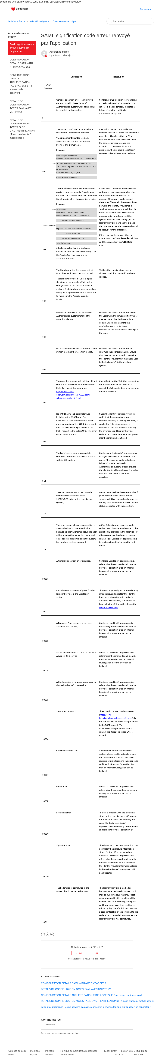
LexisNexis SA (127, 1052)
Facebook (43, 934)
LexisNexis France (16, 21)
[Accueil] (19, 10)
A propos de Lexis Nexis (17, 1052)
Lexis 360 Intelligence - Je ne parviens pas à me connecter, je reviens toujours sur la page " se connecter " (95, 1007)
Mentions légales (35, 1052)
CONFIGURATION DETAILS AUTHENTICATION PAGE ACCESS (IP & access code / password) (21, 84)
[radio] (79, 953)
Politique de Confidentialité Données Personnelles (79, 1052)
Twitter (48, 934)
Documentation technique (64, 21)
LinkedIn (52, 934)
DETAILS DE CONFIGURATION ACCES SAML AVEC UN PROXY (21, 106)
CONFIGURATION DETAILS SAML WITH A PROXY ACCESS (21, 63)
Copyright (110, 1050)
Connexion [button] (145, 9)
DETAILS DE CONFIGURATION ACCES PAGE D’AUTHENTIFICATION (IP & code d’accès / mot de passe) (22, 129)
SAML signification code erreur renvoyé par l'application (22, 48)
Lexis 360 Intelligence (39, 21)
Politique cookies (49, 1052)
